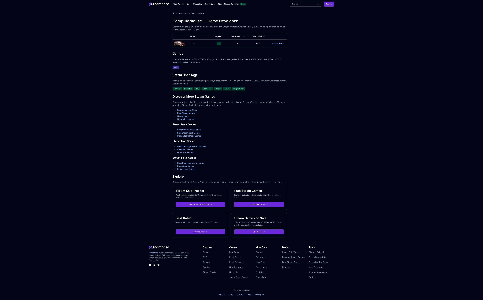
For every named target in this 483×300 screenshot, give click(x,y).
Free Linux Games (185, 166)
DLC (205, 257)
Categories (261, 257)
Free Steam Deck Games (189, 133)
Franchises (261, 277)
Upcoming (197, 4)
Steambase (153, 253)
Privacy (222, 295)
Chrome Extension (317, 252)
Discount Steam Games (293, 257)
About (248, 295)
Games (206, 252)
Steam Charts (278, 43)
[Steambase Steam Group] (154, 265)
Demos (206, 262)
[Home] (174, 13)
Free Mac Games (185, 149)
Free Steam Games (291, 262)
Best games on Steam (187, 110)
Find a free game (258, 204)
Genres (259, 252)
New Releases (236, 267)
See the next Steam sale (199, 204)
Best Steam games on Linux (190, 163)
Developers (183, 13)
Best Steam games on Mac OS (191, 146)
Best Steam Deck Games (189, 129)
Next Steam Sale (317, 267)
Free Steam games (186, 113)
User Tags (260, 262)
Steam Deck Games (238, 277)
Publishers (260, 272)
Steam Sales (210, 4)
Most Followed (236, 262)
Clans (196, 29)
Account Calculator (318, 272)
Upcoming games (185, 119)
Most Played (178, 4)
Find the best (198, 232)
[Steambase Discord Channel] (150, 265)
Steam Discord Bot (318, 257)
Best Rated (234, 252)
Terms (231, 295)
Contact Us (259, 295)
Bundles (206, 267)
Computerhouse (197, 13)
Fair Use (240, 295)
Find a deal (257, 232)
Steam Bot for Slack (318, 262)
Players (218, 36)
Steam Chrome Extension (228, 4)
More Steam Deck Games (189, 136)
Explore (329, 4)
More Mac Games (185, 152)
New (188, 4)
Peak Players (236, 36)
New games (183, 116)
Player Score (256, 36)
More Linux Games (186, 169)
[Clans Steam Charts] (179, 43)
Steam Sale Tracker (291, 252)
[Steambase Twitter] (158, 265)
